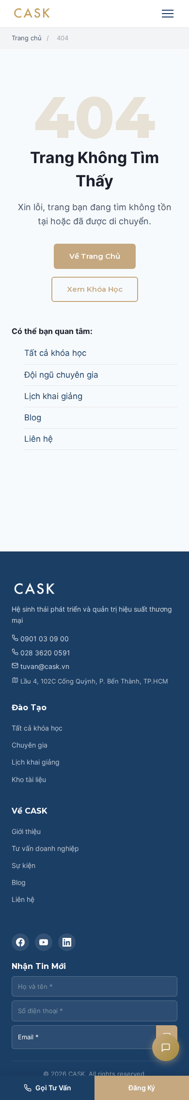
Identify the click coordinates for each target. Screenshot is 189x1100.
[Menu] (167, 13)
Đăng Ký (141, 1087)
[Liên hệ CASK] (165, 1047)
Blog (32, 417)
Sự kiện (23, 865)
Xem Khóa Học (95, 289)
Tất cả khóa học (55, 353)
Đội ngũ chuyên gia (61, 375)
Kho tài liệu (29, 779)
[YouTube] (43, 942)
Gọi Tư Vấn (53, 1087)
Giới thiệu (26, 831)
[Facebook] (20, 942)
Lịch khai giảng (53, 396)
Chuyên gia (29, 745)
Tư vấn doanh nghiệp (45, 848)
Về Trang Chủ (94, 256)
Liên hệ (38, 439)
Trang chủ (27, 38)
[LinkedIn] (67, 942)
